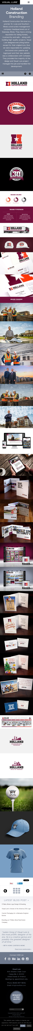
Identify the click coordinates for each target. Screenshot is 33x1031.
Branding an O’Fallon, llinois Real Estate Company (13, 921)
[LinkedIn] (19, 958)
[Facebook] (5, 958)
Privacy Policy (16, 1016)
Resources (22, 1016)
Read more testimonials (22, 949)
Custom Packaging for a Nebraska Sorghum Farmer (15, 914)
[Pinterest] (23, 958)
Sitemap (10, 1016)
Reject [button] (28, 1025)
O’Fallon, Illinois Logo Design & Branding (14, 904)
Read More (16, 1028)
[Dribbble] (9, 958)
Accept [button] (22, 1025)
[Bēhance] (14, 958)
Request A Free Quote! (16, 997)
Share (20, 883)
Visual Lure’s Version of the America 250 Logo (16, 909)
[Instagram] (27, 958)
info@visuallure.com (19, 985)
